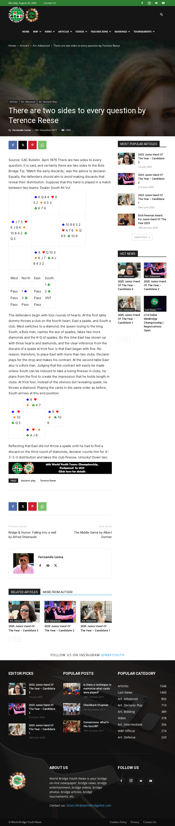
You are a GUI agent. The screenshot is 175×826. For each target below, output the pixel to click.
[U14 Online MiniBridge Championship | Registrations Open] (155, 303)
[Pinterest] (32, 145)
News (48, 31)
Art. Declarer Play (48, 101)
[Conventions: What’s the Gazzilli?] (71, 726)
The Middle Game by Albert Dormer (93, 535)
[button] (161, 15)
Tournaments (143, 31)
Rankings (121, 31)
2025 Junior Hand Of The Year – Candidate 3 (151, 158)
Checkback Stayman (95, 705)
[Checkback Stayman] (71, 709)
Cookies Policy (118, 822)
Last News (150, 309)
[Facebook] (142, 3)
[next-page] (18, 639)
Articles (63, 31)
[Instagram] (149, 3)
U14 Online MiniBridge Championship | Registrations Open (153, 322)
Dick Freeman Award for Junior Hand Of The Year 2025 (152, 219)
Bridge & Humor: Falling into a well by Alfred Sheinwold (32, 535)
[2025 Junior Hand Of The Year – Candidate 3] (24, 611)
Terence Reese (48, 480)
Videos (80, 31)
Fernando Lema (21, 130)
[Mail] (156, 3)
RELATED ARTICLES (24, 592)
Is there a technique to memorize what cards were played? (97, 688)
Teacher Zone (99, 31)
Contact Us (50, 2)
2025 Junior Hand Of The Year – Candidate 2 (151, 178)
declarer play (28, 480)
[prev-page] (11, 639)
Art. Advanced (41, 45)
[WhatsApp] (42, 145)
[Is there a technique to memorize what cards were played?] (71, 689)
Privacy (135, 822)
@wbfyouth (113, 655)
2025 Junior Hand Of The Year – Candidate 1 (151, 199)
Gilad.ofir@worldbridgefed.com (88, 805)
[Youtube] (163, 3)
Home (25, 31)
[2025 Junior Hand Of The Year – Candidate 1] (96, 611)
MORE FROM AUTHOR (58, 592)
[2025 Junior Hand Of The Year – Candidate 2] (60, 611)
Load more (140, 237)
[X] (22, 145)
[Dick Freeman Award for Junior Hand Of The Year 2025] (126, 220)
